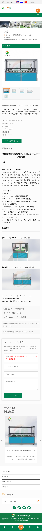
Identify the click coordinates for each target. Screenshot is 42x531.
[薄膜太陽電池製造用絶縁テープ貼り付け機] (21, 431)
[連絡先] (29, 528)
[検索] (38, 12)
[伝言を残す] (21, 527)
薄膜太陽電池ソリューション (22, 35)
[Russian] (21, 2)
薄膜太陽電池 (19, 309)
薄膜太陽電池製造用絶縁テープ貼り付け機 (21, 452)
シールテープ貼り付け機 (12, 313)
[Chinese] (26, 2)
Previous (1, 439)
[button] (38, 14)
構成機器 (7, 37)
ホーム (8, 35)
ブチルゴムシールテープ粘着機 (15, 317)
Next (40, 439)
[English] (17, 2)
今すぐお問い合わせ (11, 141)
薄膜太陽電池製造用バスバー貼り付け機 (20, 332)
